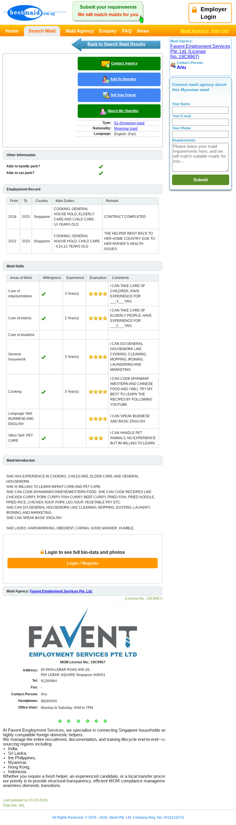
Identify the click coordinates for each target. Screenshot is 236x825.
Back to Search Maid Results (116, 43)
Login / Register (82, 563)
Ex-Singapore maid (129, 123)
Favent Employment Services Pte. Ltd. (61, 591)
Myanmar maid (126, 129)
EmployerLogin (214, 13)
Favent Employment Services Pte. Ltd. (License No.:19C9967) (200, 51)
